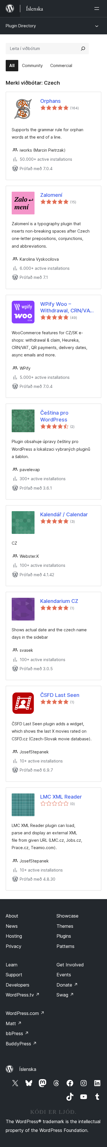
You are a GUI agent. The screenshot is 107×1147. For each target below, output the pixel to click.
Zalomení (51, 195)
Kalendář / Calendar (64, 514)
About (12, 916)
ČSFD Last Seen (59, 695)
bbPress (17, 1033)
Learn (11, 965)
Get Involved (70, 965)
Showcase (67, 916)
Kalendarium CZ (59, 601)
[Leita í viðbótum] (83, 48)
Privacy (13, 946)
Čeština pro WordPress (54, 416)
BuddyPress (21, 1043)
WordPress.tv (23, 995)
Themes (64, 926)
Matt (14, 1023)
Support (14, 974)
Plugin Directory (21, 25)
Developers (17, 985)
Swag (65, 995)
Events (63, 974)
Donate (67, 985)
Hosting (14, 936)
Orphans (50, 101)
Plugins (63, 936)
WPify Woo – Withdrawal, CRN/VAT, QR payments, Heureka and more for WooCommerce (67, 307)
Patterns (65, 946)
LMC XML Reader (61, 797)
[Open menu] (98, 8)
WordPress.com (25, 1013)
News (12, 926)
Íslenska (27, 1069)
